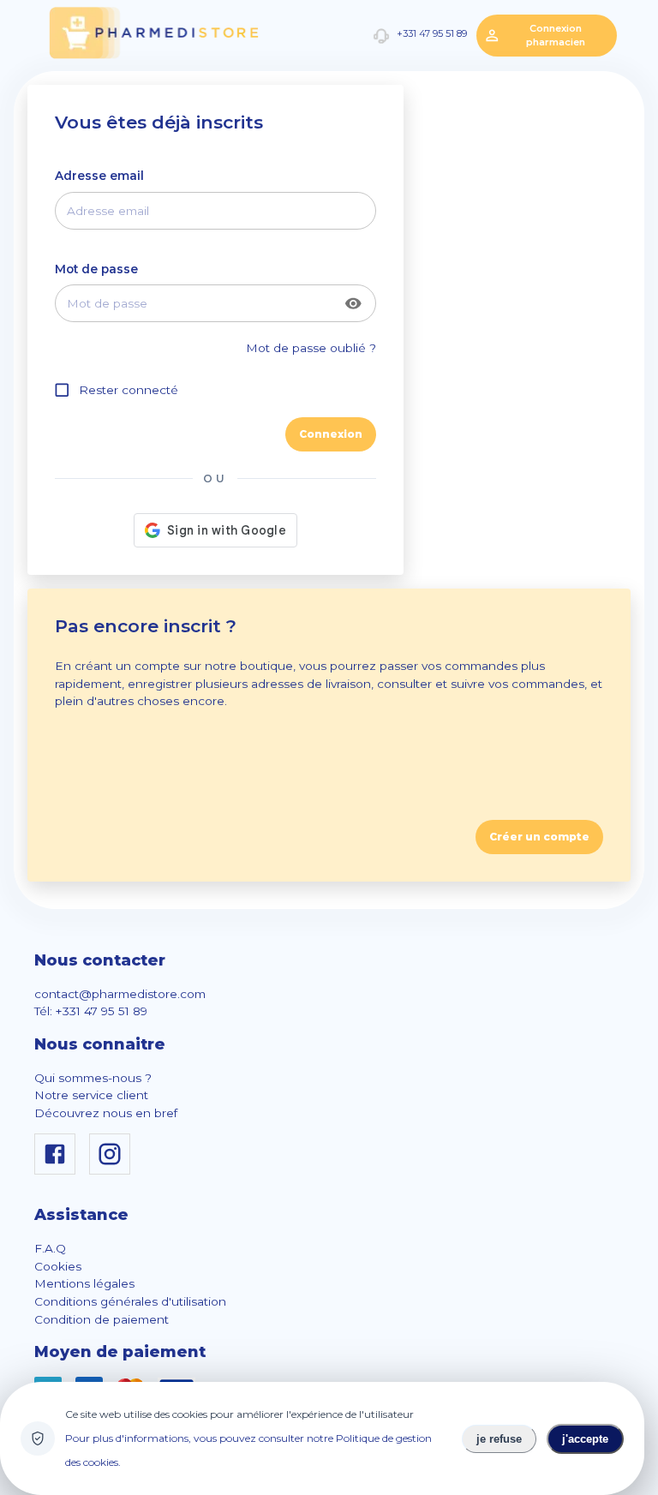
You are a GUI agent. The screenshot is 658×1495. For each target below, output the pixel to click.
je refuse (499, 1438)
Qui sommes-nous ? (93, 1078)
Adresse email (99, 175)
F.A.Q (50, 1248)
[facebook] (58, 1170)
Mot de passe (96, 269)
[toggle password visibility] (353, 304)
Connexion (330, 434)
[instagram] (113, 1170)
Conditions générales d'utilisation (130, 1301)
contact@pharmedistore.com (120, 994)
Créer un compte (539, 836)
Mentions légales (84, 1283)
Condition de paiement (101, 1319)
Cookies (57, 1266)
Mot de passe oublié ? (311, 348)
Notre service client (91, 1095)
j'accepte (585, 1438)
